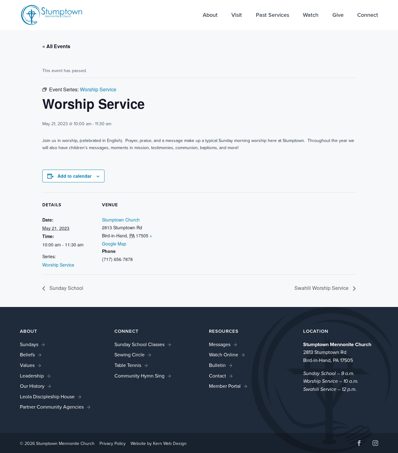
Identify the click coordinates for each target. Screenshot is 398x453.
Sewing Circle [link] (129, 354)
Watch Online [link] (223, 354)
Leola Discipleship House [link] (47, 396)
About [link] (210, 15)
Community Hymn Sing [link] (139, 375)
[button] (359, 443)
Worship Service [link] (58, 265)
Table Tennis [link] (127, 365)
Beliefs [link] (27, 354)
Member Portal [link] (225, 385)
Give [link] (338, 15)
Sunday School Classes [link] (139, 344)
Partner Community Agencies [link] (52, 406)
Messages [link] (219, 344)
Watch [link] (310, 15)
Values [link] (27, 365)
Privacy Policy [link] (113, 443)
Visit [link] (236, 15)
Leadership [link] (32, 375)
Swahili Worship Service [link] (322, 287)
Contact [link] (217, 375)
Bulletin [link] (217, 365)
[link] (51, 14)
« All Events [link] (56, 46)
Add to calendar (74, 176)
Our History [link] (32, 385)
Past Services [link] (272, 15)
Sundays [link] (29, 344)
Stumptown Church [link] (121, 220)
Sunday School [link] (65, 287)
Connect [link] (367, 15)
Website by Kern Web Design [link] (159, 443)
